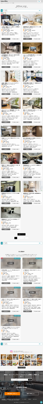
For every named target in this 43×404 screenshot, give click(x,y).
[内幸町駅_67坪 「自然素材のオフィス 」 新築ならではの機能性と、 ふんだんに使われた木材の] (39, 363)
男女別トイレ (4, 33)
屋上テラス (28, 199)
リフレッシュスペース (35, 33)
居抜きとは (8, 399)
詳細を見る (6, 177)
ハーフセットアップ (26, 118)
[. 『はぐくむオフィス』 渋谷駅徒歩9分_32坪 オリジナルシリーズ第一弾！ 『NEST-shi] (21, 357)
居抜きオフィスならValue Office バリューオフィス (22, 402)
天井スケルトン (36, 32)
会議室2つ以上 (7, 305)
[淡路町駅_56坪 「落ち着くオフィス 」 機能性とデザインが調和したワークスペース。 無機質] (21, 363)
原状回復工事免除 (4, 280)
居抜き (18, 201)
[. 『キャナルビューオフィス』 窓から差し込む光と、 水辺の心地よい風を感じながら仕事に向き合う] (15, 357)
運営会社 (29, 399)
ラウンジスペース (31, 32)
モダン (14, 118)
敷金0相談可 (15, 279)
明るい (13, 33)
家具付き (8, 32)
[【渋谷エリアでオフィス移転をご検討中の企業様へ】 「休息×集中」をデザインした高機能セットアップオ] (27, 357)
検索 (30, 379)
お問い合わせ (6, 311)
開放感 (31, 146)
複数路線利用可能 (11, 119)
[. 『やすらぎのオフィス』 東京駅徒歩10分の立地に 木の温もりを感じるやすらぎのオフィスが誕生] (39, 357)
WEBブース (11, 32)
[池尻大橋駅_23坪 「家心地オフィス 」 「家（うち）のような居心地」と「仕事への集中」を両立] (15, 363)
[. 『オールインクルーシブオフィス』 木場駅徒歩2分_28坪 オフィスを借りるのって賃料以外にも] (33, 357)
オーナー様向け (24, 399)
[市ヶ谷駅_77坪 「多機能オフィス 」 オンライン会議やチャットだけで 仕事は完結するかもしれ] (27, 363)
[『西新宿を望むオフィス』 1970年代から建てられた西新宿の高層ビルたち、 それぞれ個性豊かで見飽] (9, 363)
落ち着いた (16, 33)
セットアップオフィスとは (16, 399)
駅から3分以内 (4, 32)
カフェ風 (3, 174)
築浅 (11, 146)
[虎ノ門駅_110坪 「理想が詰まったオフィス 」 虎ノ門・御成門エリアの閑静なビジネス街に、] (33, 363)
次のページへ (21, 234)
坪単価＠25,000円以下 (5, 120)
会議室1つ (15, 32)
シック (9, 145)
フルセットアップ (8, 33)
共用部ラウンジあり (13, 172)
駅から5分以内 (17, 145)
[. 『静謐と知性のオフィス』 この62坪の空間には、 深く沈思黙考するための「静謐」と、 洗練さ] (3, 357)
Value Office (3, 399)
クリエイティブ (10, 118)
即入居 (9, 146)
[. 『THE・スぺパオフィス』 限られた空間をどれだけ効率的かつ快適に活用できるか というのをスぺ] (3, 363)
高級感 (7, 119)
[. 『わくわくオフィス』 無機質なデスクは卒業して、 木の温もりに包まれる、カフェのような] (9, 357)
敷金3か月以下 (12, 225)
